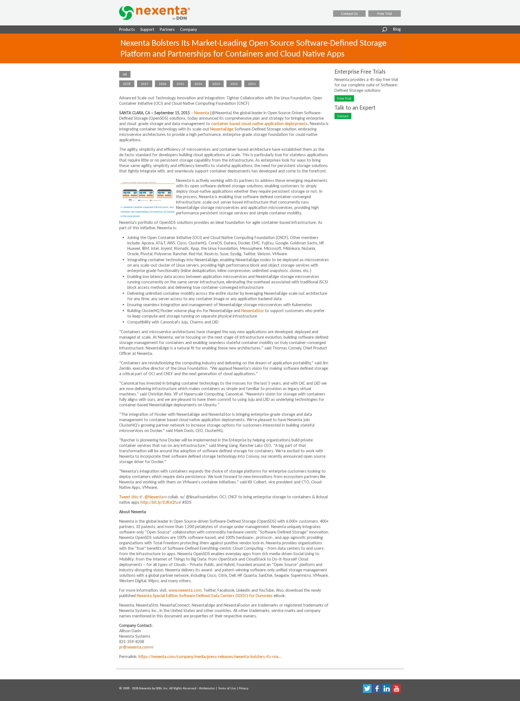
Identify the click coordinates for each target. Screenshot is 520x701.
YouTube (396, 688)
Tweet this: (130, 496)
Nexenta (201, 112)
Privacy (243, 688)
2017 (144, 84)
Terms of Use (227, 688)
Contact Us (349, 13)
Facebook (377, 688)
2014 (198, 84)
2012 (234, 84)
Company (188, 29)
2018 (127, 84)
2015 (180, 84)
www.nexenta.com (185, 590)
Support (147, 29)
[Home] (161, 13)
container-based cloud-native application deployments (259, 123)
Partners (167, 29)
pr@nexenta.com (136, 647)
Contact (343, 116)
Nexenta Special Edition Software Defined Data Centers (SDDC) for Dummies (204, 595)
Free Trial (384, 13)
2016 (162, 84)
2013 (216, 84)
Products (127, 29)
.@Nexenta (155, 496)
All (125, 74)
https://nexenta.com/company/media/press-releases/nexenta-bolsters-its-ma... (209, 656)
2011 (252, 84)
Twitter (367, 688)
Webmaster (207, 688)
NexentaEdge (221, 129)
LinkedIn (386, 688)
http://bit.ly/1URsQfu (160, 502)
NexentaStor (252, 310)
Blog (397, 29)
